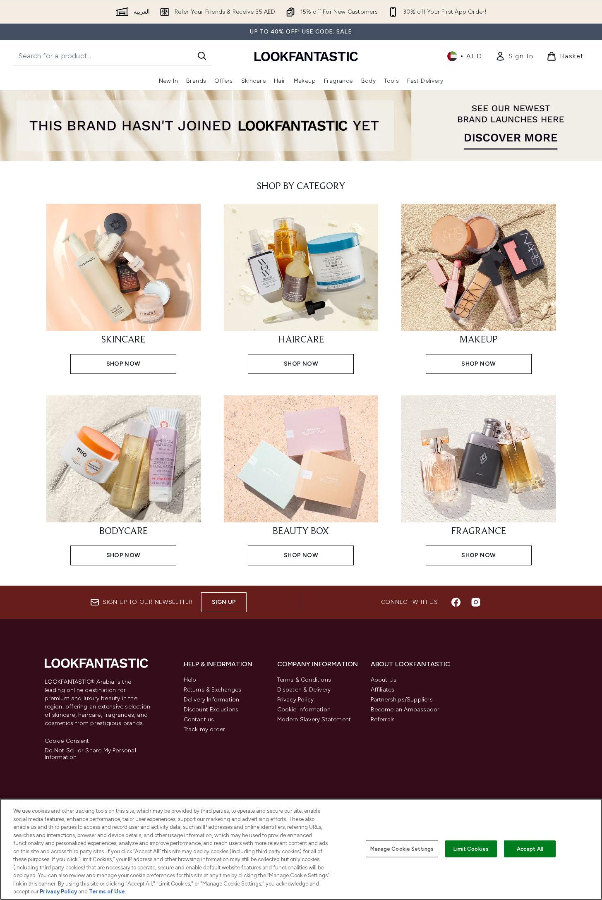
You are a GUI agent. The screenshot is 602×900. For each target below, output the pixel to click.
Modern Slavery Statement (314, 719)
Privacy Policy (295, 699)
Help (190, 679)
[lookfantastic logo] (306, 56)
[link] (514, 56)
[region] (301, 849)
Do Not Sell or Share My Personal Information (90, 754)
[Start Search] (202, 56)
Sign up (224, 602)
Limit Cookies (471, 848)
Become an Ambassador (405, 709)
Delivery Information (212, 699)
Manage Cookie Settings (402, 848)
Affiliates (383, 689)
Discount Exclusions (211, 709)
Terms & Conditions (304, 679)
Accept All (530, 848)
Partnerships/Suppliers (402, 699)
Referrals (383, 719)
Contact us (199, 719)
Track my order (204, 729)
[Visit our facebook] (456, 602)
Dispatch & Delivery (304, 689)
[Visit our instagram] (476, 602)
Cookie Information (304, 709)
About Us (384, 679)
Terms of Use (107, 891)
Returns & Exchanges (213, 689)
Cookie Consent (67, 741)
